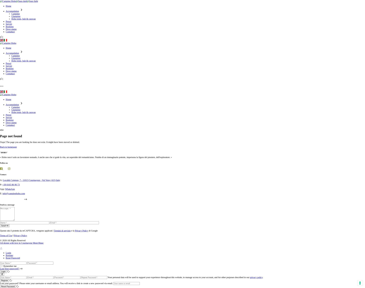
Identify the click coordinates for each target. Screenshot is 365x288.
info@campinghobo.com (14, 193)
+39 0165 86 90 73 (11, 184)
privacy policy (256, 277)
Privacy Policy (81, 231)
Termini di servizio (62, 231)
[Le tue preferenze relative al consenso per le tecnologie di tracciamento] (360, 283)
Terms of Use (6, 235)
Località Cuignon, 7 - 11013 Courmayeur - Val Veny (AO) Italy (31, 180)
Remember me (10, 266)
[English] (2, 40)
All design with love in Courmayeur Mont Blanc (22, 243)
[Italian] (5, 40)
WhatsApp (10, 189)
